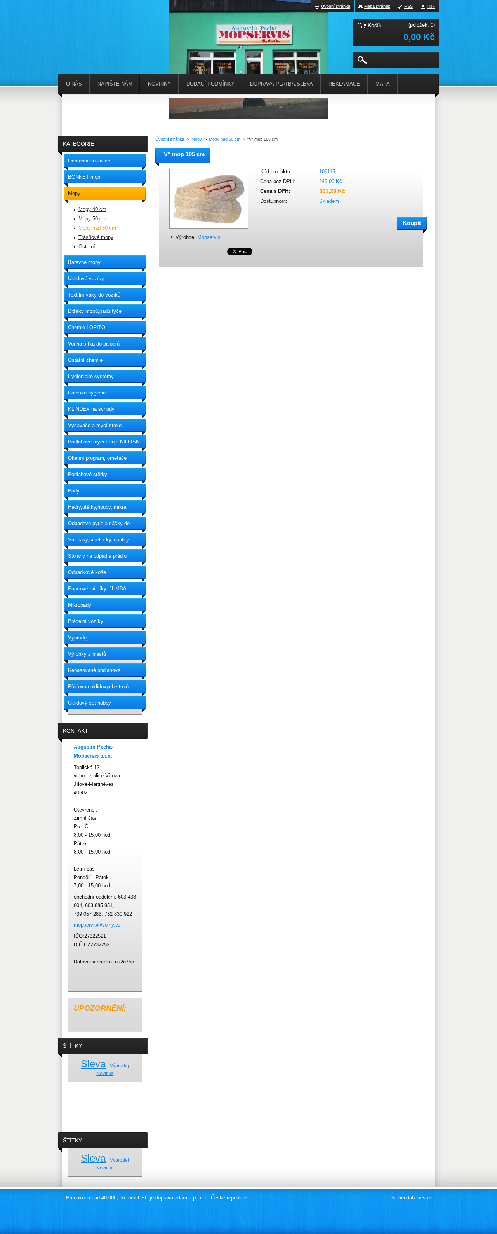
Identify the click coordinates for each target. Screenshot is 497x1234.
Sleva (93, 1064)
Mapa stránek (377, 6)
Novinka (105, 1073)
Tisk (431, 6)
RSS (408, 6)
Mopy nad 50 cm (224, 139)
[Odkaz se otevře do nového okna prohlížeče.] (209, 229)
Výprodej (119, 1065)
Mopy (196, 139)
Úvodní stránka (169, 139)
